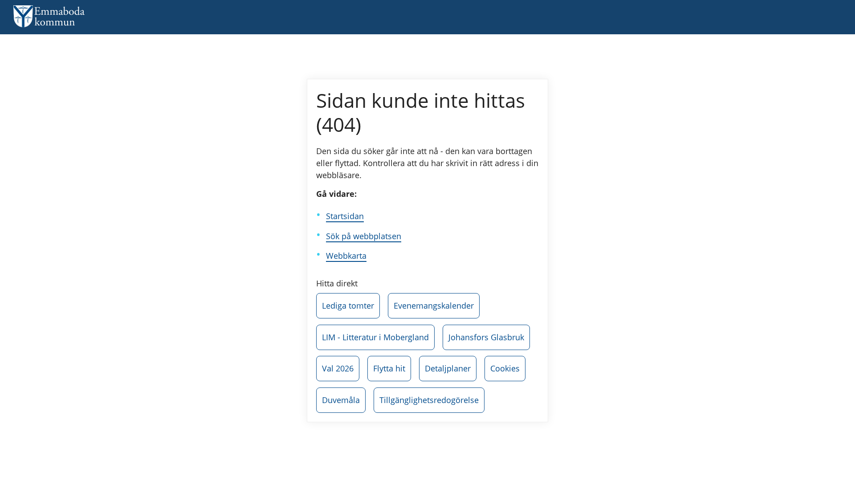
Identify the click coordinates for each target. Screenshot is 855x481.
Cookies (505, 368)
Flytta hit (389, 368)
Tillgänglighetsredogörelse (429, 400)
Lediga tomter (348, 305)
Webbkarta (346, 255)
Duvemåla (341, 400)
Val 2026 (338, 368)
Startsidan (345, 216)
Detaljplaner (448, 368)
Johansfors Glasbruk (486, 337)
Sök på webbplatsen (363, 236)
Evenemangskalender (434, 305)
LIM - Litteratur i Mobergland (375, 337)
